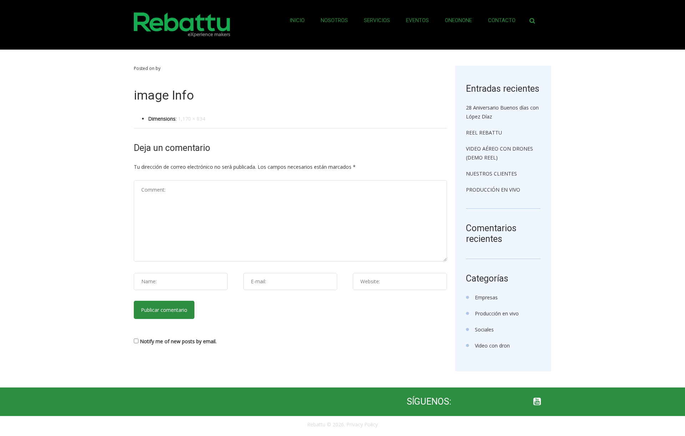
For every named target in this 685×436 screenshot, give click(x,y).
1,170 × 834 (191, 118)
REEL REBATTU (484, 132)
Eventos (417, 20)
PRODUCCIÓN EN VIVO (493, 189)
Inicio (297, 20)
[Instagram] (508, 401)
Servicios (377, 20)
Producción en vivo (497, 313)
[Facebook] (480, 401)
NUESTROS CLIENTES (491, 173)
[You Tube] (537, 401)
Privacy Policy (362, 424)
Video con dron (492, 345)
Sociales (484, 329)
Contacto (502, 20)
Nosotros (334, 20)
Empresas (486, 297)
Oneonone (458, 20)
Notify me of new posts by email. (178, 341)
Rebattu (316, 424)
